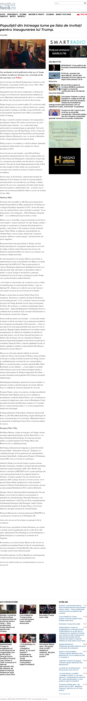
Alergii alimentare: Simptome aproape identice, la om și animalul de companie (72, 646)
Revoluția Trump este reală (46, 616)
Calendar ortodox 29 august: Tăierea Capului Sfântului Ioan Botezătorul (71, 662)
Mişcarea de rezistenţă (19, 6)
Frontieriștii (12, 14)
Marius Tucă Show (63, 14)
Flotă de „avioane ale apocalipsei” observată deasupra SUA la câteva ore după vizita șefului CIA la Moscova (67, 77)
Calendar (50, 14)
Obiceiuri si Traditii (36, 14)
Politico (19, 77)
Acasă (2, 14)
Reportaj (21, 16)
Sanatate (4, 16)
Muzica (13, 16)
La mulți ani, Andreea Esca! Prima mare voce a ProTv (69, 669)
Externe (23, 14)
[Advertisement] (21, 582)
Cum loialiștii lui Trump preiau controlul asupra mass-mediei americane (27, 619)
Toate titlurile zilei (64, 694)
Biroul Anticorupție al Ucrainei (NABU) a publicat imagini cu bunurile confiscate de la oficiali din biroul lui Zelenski (67, 89)
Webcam (84, 14)
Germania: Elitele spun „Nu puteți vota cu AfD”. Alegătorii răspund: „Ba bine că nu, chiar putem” (47, 650)
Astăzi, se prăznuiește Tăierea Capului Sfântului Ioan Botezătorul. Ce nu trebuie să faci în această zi (72, 654)
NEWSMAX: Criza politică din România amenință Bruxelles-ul (74, 67)
